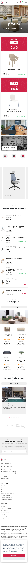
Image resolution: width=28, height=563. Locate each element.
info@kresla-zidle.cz (8, 470)
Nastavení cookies (14, 558)
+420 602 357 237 (7, 468)
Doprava (3, 491)
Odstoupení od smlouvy (6, 499)
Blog (2, 487)
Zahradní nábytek (5, 512)
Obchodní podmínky (6, 495)
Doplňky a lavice (5, 514)
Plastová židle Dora (14, 69)
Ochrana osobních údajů (7, 497)
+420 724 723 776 (7, 466)
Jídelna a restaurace (6, 508)
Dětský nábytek (4, 516)
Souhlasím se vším (14, 555)
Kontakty (3, 486)
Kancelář (3, 506)
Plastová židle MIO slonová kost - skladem (14, 110)
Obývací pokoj (4, 510)
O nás (2, 489)
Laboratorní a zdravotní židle (7, 520)
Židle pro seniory (5, 518)
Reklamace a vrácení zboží (7, 493)
